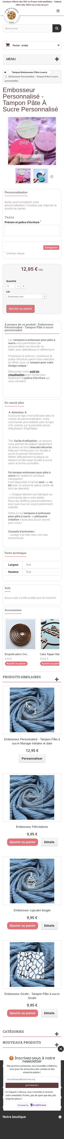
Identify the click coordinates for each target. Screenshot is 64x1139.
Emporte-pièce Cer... (17, 654)
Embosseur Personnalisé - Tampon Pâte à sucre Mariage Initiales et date (32, 741)
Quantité (11, 281)
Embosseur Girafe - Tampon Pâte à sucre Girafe (32, 996)
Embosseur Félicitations (32, 826)
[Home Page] (4, 72)
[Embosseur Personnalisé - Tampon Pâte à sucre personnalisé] (23, 176)
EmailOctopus (39, 1105)
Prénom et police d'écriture (23, 222)
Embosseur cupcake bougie (32, 910)
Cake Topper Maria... (52, 654)
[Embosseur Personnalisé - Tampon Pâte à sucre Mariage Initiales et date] (32, 710)
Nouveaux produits (22, 1042)
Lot (8, 291)
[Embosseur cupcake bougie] (32, 881)
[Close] (61, 1049)
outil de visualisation (23, 373)
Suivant (52, 176)
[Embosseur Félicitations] (32, 797)
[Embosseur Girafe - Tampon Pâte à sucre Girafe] (32, 964)
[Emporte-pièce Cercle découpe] (20, 634)
